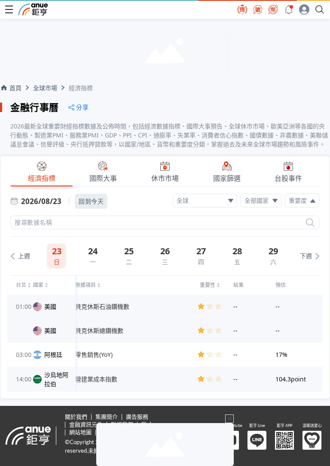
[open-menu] (9, 9)
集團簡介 (106, 417)
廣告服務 (137, 417)
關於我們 (76, 417)
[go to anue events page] (289, 9)
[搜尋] (310, 222)
